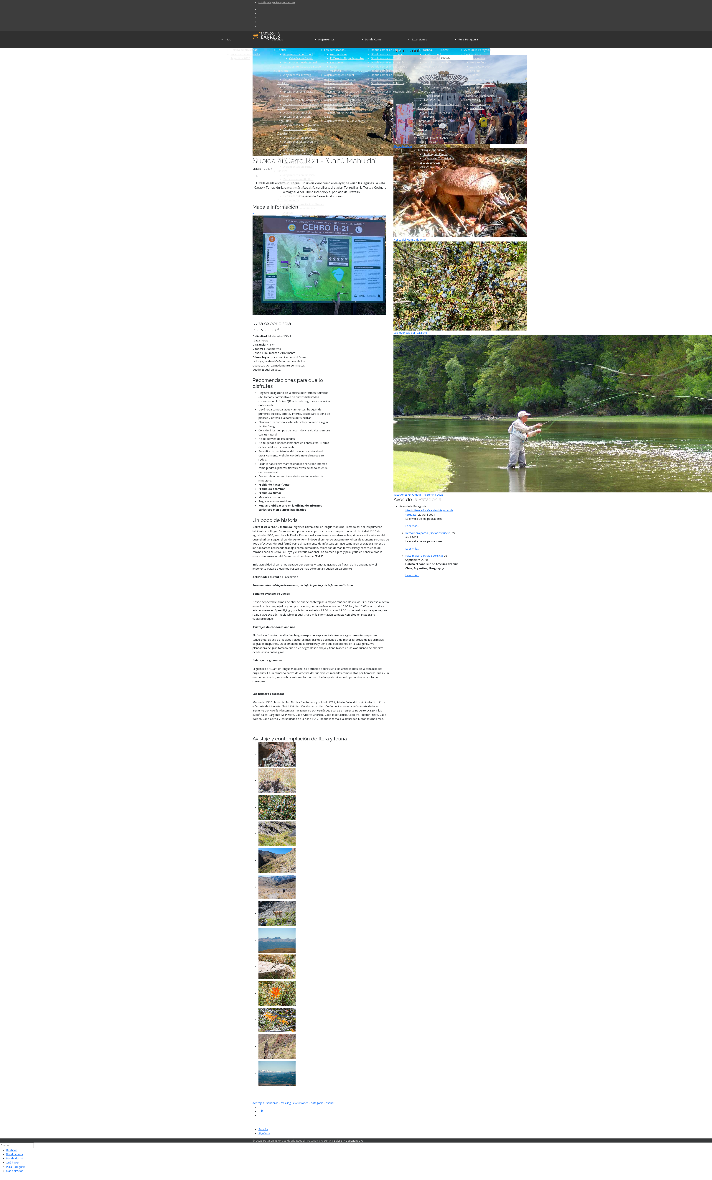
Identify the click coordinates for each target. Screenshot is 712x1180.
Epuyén (282, 133)
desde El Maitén (433, 58)
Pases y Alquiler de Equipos (441, 104)
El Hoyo (282, 146)
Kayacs (422, 133)
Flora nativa (477, 58)
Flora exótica (478, 62)
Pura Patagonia (468, 39)
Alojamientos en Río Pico (299, 175)
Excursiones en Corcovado (300, 104)
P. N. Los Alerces (288, 200)
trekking (286, 1103)
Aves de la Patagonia (477, 50)
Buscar (444, 50)
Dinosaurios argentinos (479, 79)
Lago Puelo (284, 121)
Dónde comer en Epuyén (386, 71)
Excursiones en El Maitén (299, 91)
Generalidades (432, 96)
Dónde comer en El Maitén (388, 62)
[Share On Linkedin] (259, 1115)
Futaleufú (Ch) (286, 183)
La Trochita (425, 50)
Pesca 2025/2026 (429, 162)
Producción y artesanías (479, 96)
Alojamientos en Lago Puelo (301, 125)
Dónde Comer (374, 39)
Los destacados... (335, 50)
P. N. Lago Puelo (433, 75)
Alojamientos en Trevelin (340, 79)
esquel (330, 1103)
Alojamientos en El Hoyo (298, 150)
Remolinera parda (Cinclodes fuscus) (428, 533)
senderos (272, 1103)
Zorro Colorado (480, 66)
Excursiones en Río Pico (298, 179)
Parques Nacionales (430, 66)
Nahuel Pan (477, 108)
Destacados (478, 104)
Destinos (277, 39)
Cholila (281, 108)
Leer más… (412, 526)
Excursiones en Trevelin (298, 79)
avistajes (258, 1103)
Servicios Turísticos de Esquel (302, 66)
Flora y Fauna (472, 54)
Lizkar (333, 66)
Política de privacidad (244, 50)
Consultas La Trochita (437, 62)
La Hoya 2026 (427, 91)
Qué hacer (12, 1162)
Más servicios (14, 1171)
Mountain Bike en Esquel (433, 137)
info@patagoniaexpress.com (276, 2)
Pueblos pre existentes (479, 83)
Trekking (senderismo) (432, 150)
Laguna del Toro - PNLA (438, 158)
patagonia (317, 1103)
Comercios (471, 100)
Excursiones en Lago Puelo (300, 129)
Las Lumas (337, 62)
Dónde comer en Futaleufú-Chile (391, 91)
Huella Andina (426, 166)
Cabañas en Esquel (301, 58)
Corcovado (284, 96)
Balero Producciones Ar (349, 1140)
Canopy (422, 129)
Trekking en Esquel (435, 154)
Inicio (228, 39)
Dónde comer (14, 1154)
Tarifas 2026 (431, 100)
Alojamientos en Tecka (297, 166)
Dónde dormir (15, 1158)
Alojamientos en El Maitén (299, 87)
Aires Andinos (338, 54)
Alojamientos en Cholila (297, 112)
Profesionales (473, 91)
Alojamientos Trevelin (297, 75)
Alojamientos (326, 39)
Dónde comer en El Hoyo (387, 75)
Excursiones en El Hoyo (298, 154)
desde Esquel (432, 54)
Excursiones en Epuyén (298, 141)
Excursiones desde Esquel (300, 62)
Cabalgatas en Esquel (431, 125)
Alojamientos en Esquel (298, 54)
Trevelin (282, 71)
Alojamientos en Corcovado (300, 100)
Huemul (475, 75)
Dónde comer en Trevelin (387, 54)
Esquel (281, 50)
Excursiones (419, 39)
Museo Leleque (480, 87)
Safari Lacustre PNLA (436, 87)
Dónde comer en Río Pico (387, 79)
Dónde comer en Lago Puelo (389, 66)
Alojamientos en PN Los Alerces (303, 204)
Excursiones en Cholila (297, 116)
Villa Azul (335, 71)
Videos (468, 112)
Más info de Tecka (294, 162)
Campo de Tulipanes (431, 121)
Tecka (281, 158)
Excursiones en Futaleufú (299, 196)
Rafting (422, 146)
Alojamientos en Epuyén (298, 137)
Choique (475, 71)
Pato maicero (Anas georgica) (424, 555)
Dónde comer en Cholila (386, 58)
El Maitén (283, 83)
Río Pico (282, 171)
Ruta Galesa (425, 108)
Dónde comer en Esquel (386, 50)
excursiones (301, 1103)
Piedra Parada (427, 141)
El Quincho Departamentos (347, 58)
